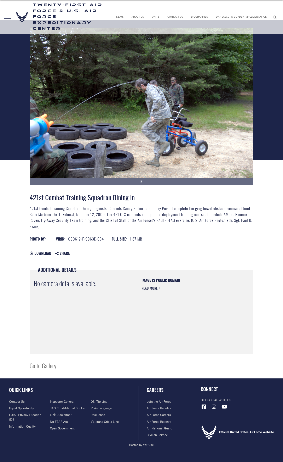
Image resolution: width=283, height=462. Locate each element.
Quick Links (21, 389)
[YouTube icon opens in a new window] (224, 407)
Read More (150, 288)
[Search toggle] (275, 17)
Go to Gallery (43, 365)
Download (42, 253)
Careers (155, 389)
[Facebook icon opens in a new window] (204, 407)
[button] (6, 17)
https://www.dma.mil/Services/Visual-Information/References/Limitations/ (190, 320)
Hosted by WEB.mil (141, 444)
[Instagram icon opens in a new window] (214, 407)
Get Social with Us (216, 400)
